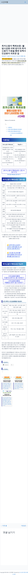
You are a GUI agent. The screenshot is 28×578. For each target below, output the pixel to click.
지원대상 (10, 127)
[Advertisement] (14, 24)
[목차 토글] (6, 124)
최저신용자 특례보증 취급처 (14, 131)
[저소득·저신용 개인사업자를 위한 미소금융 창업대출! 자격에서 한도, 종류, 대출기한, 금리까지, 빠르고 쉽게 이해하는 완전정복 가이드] (7, 394)
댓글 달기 (4, 56)
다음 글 (24, 525)
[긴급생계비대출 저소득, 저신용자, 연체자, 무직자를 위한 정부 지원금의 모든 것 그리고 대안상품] (7, 379)
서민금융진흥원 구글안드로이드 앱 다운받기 (14, 277)
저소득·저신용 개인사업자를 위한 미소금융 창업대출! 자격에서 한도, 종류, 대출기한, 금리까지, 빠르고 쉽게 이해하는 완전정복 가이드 (7, 401)
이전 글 (4, 525)
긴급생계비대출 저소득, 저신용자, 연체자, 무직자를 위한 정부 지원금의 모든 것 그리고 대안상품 (7, 386)
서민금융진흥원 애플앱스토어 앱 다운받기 (14, 281)
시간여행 (4, 2)
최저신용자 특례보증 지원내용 (15, 129)
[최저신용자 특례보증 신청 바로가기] (14, 171)
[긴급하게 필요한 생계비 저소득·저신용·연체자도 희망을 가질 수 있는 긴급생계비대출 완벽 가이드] (18, 379)
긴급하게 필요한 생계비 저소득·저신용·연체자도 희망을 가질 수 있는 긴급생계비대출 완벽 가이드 (18, 386)
